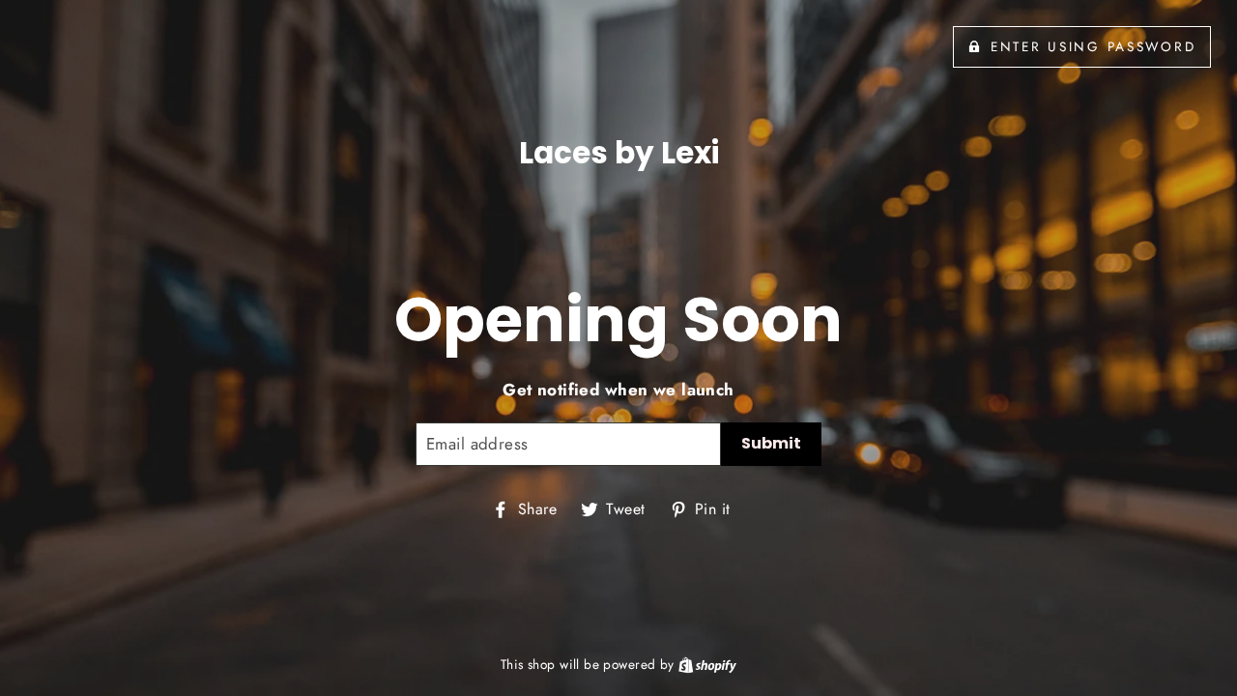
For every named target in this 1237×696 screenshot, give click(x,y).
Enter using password (1093, 46)
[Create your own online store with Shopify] (707, 664)
